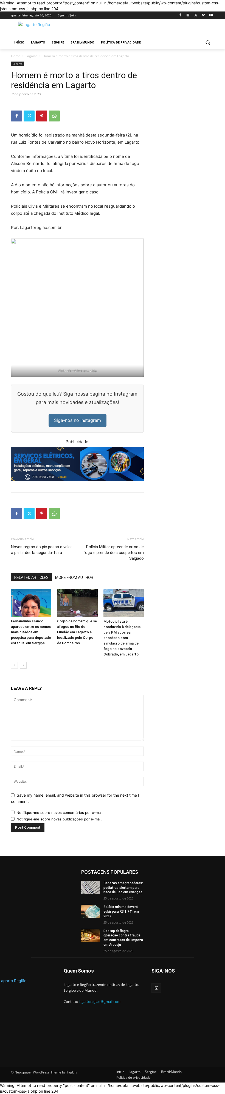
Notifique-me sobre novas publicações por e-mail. (59, 819)
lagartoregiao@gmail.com (99, 1001)
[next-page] (23, 665)
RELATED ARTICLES (31, 577)
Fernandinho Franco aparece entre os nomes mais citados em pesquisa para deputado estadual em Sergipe (31, 632)
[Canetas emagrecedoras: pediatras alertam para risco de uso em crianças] (90, 887)
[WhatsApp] (54, 116)
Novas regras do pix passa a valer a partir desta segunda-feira (41, 549)
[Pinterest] (41, 116)
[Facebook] (180, 15)
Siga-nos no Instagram (77, 420)
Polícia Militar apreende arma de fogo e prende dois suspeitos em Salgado (113, 552)
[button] (207, 42)
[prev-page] (14, 665)
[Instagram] (188, 15)
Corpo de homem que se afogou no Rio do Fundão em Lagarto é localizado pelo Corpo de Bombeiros (77, 632)
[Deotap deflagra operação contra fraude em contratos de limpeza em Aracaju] (90, 935)
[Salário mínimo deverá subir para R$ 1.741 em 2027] (90, 911)
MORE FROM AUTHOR (74, 577)
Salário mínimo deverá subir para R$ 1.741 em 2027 (121, 911)
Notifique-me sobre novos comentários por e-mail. (59, 812)
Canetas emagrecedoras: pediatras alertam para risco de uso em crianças (123, 887)
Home (15, 56)
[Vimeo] (203, 15)
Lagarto (31, 56)
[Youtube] (211, 15)
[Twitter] (196, 15)
